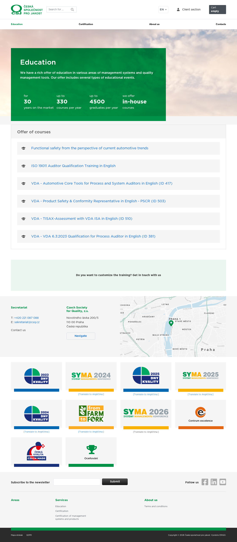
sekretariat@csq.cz (27, 322)
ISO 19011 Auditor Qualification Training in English (73, 166)
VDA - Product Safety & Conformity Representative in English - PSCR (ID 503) (98, 201)
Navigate (81, 336)
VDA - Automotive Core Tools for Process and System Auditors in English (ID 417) (101, 183)
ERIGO (222, 535)
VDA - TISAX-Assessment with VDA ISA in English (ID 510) (81, 218)
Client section (191, 9)
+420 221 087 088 (26, 317)
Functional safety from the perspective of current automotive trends (89, 148)
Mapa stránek (17, 535)
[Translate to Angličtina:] (91, 394)
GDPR (29, 535)
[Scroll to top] (230, 535)
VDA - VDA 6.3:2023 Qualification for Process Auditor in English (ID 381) (93, 236)
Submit (115, 481)
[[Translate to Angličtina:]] (91, 377)
